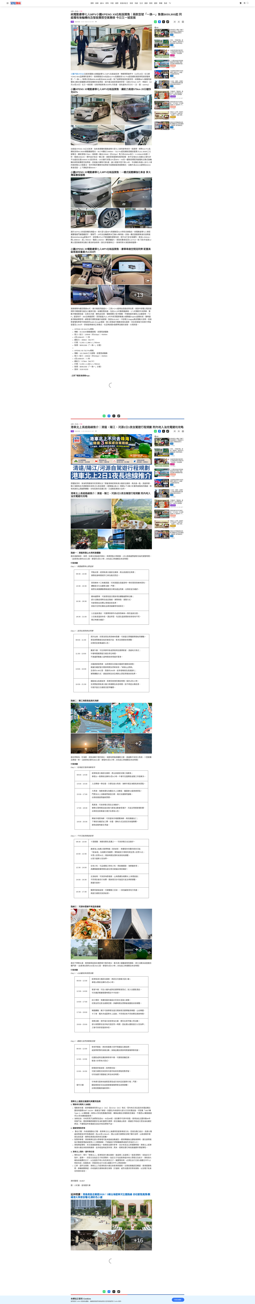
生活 (76, 11)
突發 (172, 34)
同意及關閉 (177, 1300)
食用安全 (173, 117)
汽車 (80, 11)
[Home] (16, 3)
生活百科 (173, 96)
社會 (172, 45)
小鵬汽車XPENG (77, 74)
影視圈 (172, 55)
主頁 (72, 11)
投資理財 (173, 65)
